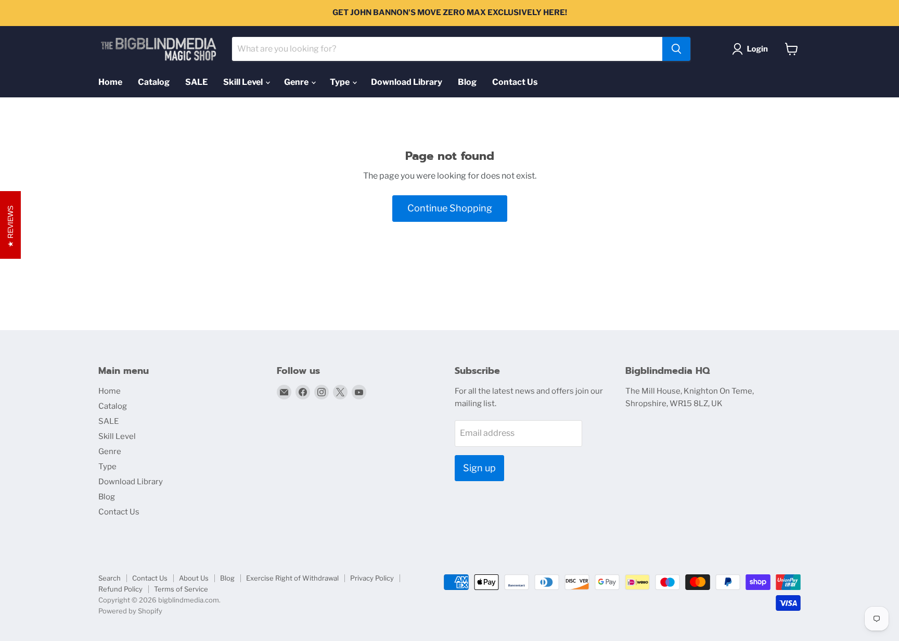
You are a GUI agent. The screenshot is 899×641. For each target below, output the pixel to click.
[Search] (676, 49)
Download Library (406, 82)
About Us (194, 578)
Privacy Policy (372, 578)
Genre (297, 82)
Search (109, 578)
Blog (467, 82)
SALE (196, 82)
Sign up (479, 467)
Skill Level (243, 82)
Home (110, 82)
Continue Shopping (449, 208)
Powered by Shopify (130, 611)
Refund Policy (120, 589)
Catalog (154, 82)
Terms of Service (181, 589)
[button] (752, 49)
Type (340, 82)
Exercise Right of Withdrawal (292, 578)
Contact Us (514, 82)
